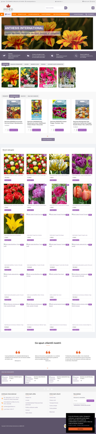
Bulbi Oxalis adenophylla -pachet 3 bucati (13, 294)
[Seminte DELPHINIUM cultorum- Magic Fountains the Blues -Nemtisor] (29, 379)
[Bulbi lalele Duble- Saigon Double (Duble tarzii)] (82, 164)
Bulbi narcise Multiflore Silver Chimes (35, 294)
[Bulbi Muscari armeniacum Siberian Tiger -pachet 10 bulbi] (36, 313)
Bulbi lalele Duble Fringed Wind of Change (59, 205)
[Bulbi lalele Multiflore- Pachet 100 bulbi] (14, 253)
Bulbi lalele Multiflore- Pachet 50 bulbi (35, 265)
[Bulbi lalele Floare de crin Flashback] (14, 224)
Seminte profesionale (66, 85)
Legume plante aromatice (55, 64)
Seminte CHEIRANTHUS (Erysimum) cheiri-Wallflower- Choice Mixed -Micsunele (36, 123)
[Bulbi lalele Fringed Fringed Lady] (82, 224)
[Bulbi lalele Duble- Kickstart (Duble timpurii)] (36, 194)
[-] (8, 130)
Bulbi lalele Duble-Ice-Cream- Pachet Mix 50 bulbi (14, 175)
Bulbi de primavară (16, 64)
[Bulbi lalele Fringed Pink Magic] (59, 224)
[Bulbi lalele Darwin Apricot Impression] (82, 194)
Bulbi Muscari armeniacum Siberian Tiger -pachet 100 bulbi (82, 294)
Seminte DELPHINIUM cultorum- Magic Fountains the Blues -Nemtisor (40, 376)
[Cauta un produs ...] (65, 7)
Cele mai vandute (33, 96)
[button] (13, 130)
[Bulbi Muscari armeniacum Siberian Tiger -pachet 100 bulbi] (82, 283)
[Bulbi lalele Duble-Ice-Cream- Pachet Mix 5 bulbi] (36, 164)
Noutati (23, 96)
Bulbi (10, 85)
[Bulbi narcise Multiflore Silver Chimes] (36, 283)
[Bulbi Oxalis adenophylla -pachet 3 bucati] (14, 283)
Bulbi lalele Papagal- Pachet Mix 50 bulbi (59, 265)
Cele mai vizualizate (8, 372)
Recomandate (14, 96)
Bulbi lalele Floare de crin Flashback (12, 235)
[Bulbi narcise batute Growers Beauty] (59, 313)
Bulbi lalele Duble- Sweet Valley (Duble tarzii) (59, 175)
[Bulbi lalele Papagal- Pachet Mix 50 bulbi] (59, 253)
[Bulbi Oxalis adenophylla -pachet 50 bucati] (82, 253)
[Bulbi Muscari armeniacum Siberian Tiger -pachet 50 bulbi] (14, 313)
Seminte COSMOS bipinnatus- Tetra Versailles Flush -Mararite (16, 376)
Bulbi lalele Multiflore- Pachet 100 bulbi (13, 265)
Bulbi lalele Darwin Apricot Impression (81, 205)
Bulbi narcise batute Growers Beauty (58, 324)
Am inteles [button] (80, 429)
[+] (8, 129)
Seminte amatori (29, 85)
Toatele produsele (47, 139)
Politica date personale (83, 425)
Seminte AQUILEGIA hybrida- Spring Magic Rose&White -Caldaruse (63, 376)
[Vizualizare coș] (93, 7)
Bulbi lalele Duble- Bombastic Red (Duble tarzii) (14, 205)
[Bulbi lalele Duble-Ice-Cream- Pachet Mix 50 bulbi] (14, 164)
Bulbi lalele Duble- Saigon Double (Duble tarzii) (82, 175)
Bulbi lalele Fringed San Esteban (34, 235)
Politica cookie (72, 425)
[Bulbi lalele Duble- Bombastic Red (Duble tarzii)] (14, 194)
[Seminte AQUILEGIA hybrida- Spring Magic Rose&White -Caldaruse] (52, 379)
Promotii (5, 96)
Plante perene (48, 85)
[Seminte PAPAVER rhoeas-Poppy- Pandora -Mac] (59, 110)
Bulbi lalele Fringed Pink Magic (57, 235)
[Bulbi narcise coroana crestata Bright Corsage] (82, 313)
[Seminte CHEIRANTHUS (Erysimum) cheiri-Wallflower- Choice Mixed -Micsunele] (36, 110)
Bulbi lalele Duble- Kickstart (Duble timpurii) (37, 205)
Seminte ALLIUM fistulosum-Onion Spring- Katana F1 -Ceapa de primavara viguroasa (87, 376)
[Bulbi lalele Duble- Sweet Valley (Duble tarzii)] (59, 164)
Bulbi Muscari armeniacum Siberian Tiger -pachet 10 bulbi (37, 324)
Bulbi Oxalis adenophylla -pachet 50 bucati (82, 265)
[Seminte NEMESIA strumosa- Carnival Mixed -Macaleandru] (14, 110)
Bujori (26, 64)
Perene (43, 64)
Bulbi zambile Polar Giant (55, 294)
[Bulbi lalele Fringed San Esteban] (36, 224)
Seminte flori (35, 64)
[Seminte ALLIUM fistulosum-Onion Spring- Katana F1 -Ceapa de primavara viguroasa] (76, 379)
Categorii (5, 64)
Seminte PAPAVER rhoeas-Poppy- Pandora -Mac (58, 122)
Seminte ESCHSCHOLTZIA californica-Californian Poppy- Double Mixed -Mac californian (82, 123)
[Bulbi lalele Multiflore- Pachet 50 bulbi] (36, 253)
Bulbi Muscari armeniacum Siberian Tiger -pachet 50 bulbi (14, 324)
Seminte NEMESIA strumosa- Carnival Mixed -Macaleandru (13, 122)
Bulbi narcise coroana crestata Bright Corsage (82, 324)
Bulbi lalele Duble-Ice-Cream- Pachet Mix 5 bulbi (37, 175)
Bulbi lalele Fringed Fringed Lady (79, 235)
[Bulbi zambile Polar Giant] (59, 283)
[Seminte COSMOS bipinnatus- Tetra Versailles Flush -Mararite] (5, 379)
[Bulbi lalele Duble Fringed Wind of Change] (59, 194)
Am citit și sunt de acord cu (82, 404)
